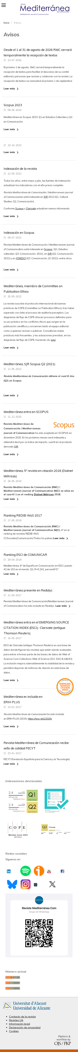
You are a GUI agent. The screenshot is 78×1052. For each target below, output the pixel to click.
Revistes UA (16, 1020)
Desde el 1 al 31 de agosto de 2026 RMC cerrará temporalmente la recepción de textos (38, 52)
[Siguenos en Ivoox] (39, 873)
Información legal (19, 1023)
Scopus (19, 208)
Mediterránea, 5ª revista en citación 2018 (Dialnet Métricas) (38, 473)
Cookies (14, 1031)
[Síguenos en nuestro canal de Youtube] (49, 870)
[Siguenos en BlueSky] (12, 886)
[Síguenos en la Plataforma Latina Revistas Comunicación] (35, 884)
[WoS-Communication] (55, 834)
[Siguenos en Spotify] (25, 873)
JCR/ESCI (21, 258)
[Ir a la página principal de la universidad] (27, 1010)
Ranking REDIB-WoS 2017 (23, 515)
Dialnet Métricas (44, 494)
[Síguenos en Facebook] (62, 870)
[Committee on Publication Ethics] (17, 837)
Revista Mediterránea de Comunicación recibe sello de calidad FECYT (36, 745)
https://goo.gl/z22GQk (40, 718)
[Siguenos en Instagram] (25, 887)
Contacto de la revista (22, 1016)
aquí (53, 339)
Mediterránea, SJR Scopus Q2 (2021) (29, 364)
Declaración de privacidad (24, 1027)
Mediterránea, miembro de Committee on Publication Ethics (33, 288)
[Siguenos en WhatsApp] (39, 956)
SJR (46, 196)
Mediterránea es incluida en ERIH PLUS (23, 699)
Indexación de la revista (20, 168)
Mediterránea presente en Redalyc (28, 590)
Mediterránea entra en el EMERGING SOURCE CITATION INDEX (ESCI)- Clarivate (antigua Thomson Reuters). (36, 627)
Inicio (6, 22)
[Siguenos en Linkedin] (9, 870)
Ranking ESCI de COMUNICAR (25, 555)
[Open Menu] (3, 5)
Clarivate (31, 208)
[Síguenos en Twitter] (52, 885)
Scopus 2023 (13, 105)
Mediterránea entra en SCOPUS (26, 412)
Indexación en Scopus (19, 232)
